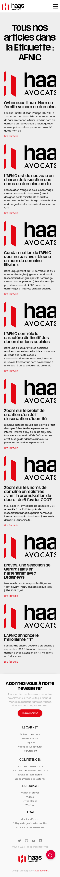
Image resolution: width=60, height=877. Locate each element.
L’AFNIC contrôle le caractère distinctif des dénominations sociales (27, 338)
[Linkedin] (40, 840)
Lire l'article (11, 136)
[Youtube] (33, 840)
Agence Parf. (41, 870)
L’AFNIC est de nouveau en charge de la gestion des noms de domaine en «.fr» (29, 180)
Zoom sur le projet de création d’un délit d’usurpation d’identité (25, 414)
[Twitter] (19, 840)
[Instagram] (26, 840)
